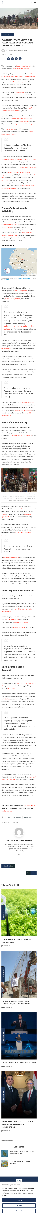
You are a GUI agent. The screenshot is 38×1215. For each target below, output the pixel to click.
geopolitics (17, 817)
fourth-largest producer (26, 509)
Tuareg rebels (10, 129)
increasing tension (28, 402)
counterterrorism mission (10, 224)
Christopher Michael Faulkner (17, 50)
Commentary (7, 34)
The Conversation (30, 806)
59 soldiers (8, 227)
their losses (12, 134)
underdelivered (6, 348)
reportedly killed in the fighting (21, 118)
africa (8, 817)
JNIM (19, 129)
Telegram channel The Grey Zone (24, 124)
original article (6, 811)
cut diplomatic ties (12, 619)
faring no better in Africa (20, 69)
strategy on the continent (27, 167)
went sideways (20, 92)
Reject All (19, 1211)
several (5, 557)
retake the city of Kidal (12, 299)
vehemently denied (19, 627)
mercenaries (28, 817)
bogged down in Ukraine (24, 66)
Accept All (19, 1200)
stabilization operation (20, 82)
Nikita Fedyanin (24, 121)
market (3, 514)
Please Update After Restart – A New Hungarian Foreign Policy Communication (17, 1124)
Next (30, 873)
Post (8, 866)
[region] (19, 1198)
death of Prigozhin (20, 291)
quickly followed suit (21, 622)
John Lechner (5, 699)
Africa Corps (5, 180)
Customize (19, 1205)
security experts (13, 557)
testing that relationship (23, 410)
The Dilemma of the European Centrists (18, 1063)
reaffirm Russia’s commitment (22, 435)
